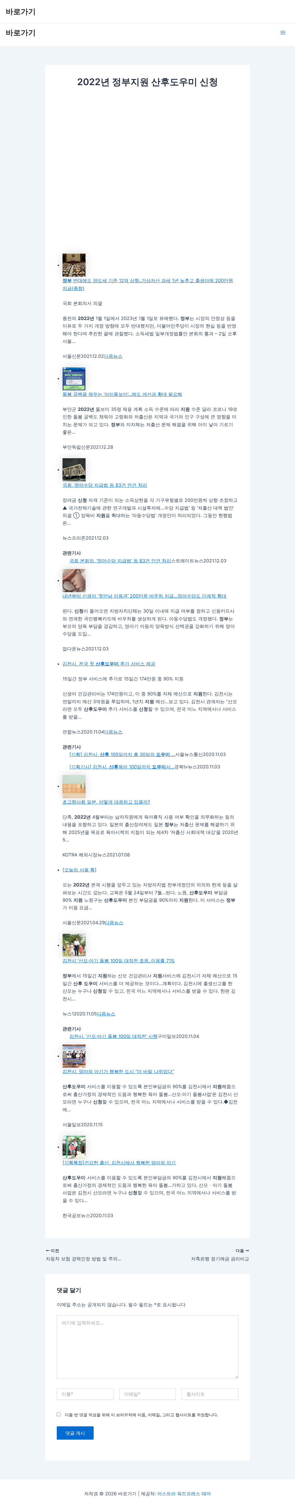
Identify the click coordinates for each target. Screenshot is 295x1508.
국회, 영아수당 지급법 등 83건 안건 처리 (105, 485)
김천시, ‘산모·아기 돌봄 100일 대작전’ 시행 (113, 1036)
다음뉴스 (113, 356)
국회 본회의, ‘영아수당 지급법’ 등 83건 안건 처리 (120, 561)
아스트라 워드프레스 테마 (184, 1493)
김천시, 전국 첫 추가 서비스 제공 (109, 664)
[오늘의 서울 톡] (80, 870)
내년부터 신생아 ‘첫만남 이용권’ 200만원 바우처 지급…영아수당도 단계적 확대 (144, 596)
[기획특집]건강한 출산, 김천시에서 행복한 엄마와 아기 (119, 1162)
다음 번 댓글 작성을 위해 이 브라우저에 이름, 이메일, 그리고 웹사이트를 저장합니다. (141, 1414)
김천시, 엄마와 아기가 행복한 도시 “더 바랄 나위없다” (118, 1071)
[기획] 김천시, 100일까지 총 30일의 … (122, 754)
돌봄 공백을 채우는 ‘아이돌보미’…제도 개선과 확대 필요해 (122, 394)
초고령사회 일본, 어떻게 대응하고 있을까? (106, 802)
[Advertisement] (147, 137)
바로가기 (21, 11)
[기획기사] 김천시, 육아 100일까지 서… (121, 767)
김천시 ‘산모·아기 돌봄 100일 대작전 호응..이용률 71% (119, 960)
